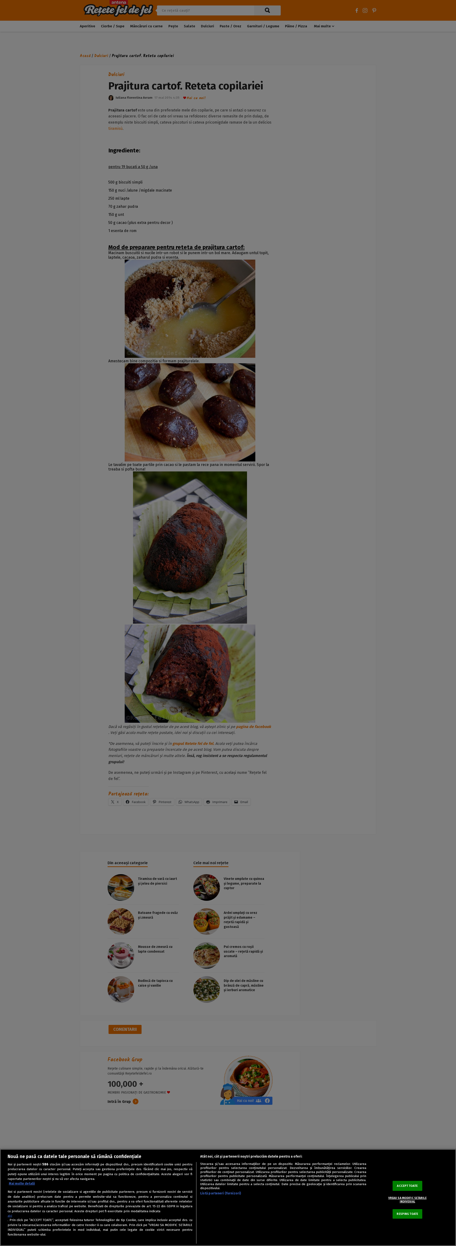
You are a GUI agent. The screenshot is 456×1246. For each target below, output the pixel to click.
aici (10, 1216)
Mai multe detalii (22, 1184)
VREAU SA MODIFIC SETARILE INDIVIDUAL (407, 1199)
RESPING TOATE (407, 1214)
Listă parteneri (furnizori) (220, 1193)
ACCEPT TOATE (407, 1186)
